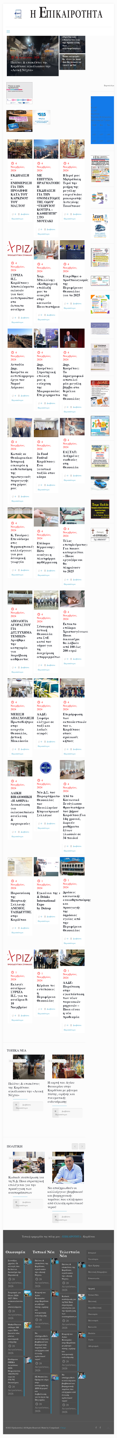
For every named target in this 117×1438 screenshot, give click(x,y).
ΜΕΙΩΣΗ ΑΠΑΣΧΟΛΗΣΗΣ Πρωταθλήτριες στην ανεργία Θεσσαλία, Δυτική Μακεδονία (23, 727)
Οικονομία (93, 1314)
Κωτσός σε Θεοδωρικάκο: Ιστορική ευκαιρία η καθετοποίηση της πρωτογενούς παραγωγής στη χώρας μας (21, 470)
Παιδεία (91, 1333)
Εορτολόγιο (109, 85)
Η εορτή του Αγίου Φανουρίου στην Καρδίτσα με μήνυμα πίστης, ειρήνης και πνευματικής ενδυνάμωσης (63, 1092)
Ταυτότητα (93, 1259)
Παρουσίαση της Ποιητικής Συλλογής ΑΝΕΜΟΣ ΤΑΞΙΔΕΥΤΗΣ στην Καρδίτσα (21, 906)
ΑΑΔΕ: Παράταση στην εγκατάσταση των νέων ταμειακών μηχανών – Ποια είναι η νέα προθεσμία (73, 999)
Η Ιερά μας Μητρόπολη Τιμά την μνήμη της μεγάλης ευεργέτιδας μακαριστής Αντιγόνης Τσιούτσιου (72, 190)
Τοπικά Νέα (93, 1294)
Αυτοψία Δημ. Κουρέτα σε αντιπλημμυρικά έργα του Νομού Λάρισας (24, 375)
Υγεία (90, 1339)
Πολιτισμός (93, 1320)
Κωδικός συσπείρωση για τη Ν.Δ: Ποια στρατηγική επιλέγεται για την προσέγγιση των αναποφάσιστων (71, 38)
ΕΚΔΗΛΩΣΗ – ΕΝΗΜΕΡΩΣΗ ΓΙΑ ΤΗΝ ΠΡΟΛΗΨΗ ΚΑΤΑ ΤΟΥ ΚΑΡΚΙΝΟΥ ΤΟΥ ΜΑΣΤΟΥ (21, 190)
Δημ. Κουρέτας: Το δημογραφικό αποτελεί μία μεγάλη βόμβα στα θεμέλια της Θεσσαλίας (73, 381)
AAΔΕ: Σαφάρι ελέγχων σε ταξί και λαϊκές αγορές (45, 723)
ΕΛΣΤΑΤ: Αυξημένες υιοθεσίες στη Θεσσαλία (71, 459)
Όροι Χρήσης (94, 1265)
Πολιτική (92, 1301)
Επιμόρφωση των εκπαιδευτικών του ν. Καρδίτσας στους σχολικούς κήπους (75, 727)
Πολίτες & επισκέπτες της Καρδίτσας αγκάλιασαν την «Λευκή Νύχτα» (30, 66)
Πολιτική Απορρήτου (97, 1272)
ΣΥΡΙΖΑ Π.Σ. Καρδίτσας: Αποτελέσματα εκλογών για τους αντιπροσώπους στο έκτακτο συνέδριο (23, 292)
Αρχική (91, 1288)
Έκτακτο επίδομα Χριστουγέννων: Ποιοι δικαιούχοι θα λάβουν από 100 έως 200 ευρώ (75, 637)
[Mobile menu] (8, 31)
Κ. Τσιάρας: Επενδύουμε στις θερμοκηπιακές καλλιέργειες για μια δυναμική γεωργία (22, 548)
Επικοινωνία (93, 1278)
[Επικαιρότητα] (58, 15)
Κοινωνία (92, 1326)
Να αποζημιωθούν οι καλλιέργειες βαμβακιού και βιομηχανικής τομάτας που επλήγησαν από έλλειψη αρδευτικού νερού (65, 1197)
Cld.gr (63, 1427)
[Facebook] (96, 1427)
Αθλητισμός (93, 1346)
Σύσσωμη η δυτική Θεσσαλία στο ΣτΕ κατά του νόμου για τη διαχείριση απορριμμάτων (49, 641)
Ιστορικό (92, 1252)
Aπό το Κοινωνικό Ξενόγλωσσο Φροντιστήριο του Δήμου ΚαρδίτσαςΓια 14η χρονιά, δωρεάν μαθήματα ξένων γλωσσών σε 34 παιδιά (74, 817)
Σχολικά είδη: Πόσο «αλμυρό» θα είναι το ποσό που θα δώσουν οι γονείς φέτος (71, 59)
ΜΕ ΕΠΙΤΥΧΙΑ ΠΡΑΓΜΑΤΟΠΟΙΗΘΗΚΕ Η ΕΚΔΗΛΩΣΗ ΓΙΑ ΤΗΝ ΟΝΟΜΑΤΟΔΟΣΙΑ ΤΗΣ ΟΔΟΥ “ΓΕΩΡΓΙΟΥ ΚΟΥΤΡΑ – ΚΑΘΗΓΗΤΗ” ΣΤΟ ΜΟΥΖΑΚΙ (55, 198)
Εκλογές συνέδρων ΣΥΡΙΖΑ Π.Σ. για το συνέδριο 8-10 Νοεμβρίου (19, 995)
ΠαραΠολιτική (94, 1307)
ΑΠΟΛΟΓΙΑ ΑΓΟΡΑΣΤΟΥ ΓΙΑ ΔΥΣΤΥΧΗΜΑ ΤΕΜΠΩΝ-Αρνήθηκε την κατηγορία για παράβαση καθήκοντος (21, 640)
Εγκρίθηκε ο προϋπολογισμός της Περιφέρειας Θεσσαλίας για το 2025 (75, 285)
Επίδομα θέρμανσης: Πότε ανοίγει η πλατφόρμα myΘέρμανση (47, 552)
